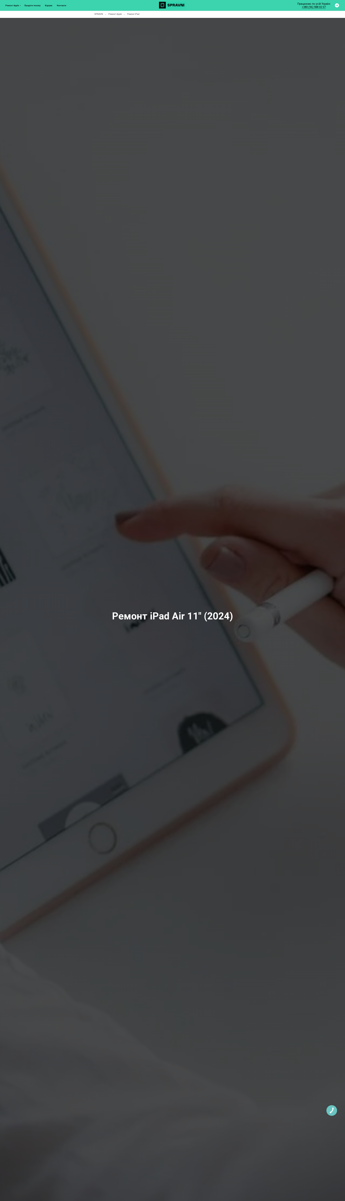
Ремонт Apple (12, 5)
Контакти (61, 5)
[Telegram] (337, 5)
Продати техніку (32, 5)
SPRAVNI (98, 14)
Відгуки (48, 5)
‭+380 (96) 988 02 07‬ (314, 7)
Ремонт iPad (133, 14)
